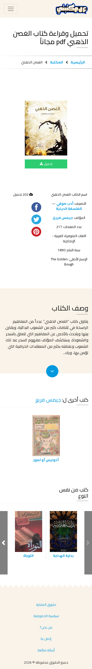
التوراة (28, 555)
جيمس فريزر (63, 218)
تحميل (48, 164)
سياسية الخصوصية (46, 616)
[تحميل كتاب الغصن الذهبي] (46, 128)
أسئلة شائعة (46, 650)
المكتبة (56, 62)
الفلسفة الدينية (69, 208)
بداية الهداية (63, 555)
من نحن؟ (46, 627)
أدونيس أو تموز (46, 460)
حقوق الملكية (46, 604)
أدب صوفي (64, 203)
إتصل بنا (46, 638)
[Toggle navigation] (11, 9)
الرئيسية (78, 62)
